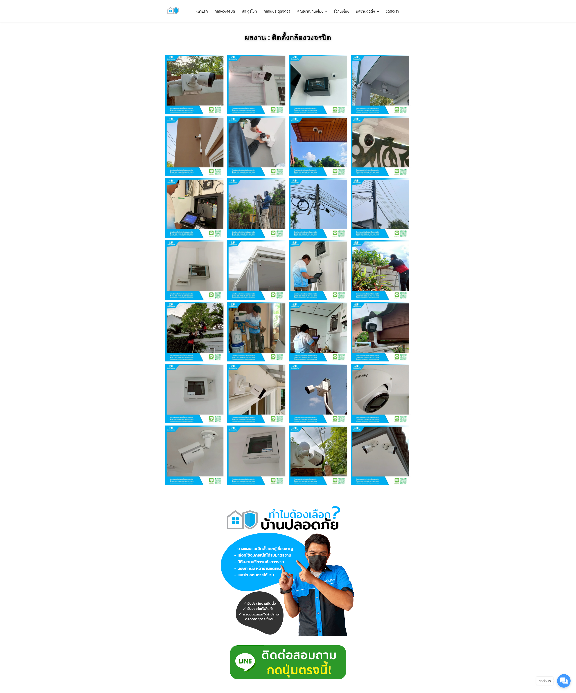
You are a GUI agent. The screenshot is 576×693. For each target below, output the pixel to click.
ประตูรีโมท (249, 11)
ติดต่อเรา (392, 11)
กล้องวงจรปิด (225, 11)
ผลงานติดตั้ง (365, 11)
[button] (195, 84)
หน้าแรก (202, 11)
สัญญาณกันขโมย (310, 11)
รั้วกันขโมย (341, 11)
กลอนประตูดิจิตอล (277, 11)
